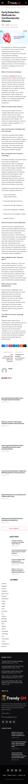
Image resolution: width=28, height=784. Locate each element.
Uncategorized (5, 643)
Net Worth (4, 621)
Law (3, 613)
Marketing (4, 618)
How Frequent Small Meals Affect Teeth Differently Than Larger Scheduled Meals (12, 447)
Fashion (4, 601)
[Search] (25, 3)
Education (4, 596)
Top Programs (5, 638)
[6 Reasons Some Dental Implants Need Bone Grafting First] (14, 509)
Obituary (4, 626)
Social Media (5, 631)
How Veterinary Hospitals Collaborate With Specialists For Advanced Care (14, 472)
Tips (3, 636)
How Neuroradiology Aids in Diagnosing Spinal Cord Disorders (7, 358)
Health (3, 606)
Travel (3, 641)
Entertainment (5, 598)
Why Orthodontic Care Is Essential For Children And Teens (14, 495)
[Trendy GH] (14, 2)
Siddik (7, 25)
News (3, 623)
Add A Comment (14, 528)
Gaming (3, 603)
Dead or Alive (5, 593)
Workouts (4, 646)
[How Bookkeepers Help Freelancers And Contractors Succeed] (6, 562)
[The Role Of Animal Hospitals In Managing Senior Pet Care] (6, 543)
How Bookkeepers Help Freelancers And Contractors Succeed (18, 561)
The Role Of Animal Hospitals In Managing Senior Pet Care (18, 542)
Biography (4, 586)
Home (3, 608)
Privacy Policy (12, 775)
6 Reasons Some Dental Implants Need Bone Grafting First (12, 519)
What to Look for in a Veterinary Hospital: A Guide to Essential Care (13, 422)
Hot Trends (4, 611)
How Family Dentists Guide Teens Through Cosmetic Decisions (12, 399)
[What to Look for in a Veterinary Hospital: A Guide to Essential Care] (14, 412)
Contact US (21, 775)
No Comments (6, 27)
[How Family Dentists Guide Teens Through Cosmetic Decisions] (14, 388)
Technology (5, 633)
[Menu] (3, 3)
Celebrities (4, 591)
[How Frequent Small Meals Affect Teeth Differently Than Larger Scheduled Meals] (14, 436)
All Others (4, 583)
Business (4, 588)
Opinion (4, 628)
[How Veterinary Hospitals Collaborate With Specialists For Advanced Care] (14, 461)
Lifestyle (4, 616)
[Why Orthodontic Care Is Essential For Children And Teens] (14, 485)
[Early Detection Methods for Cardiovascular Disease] (14, 37)
